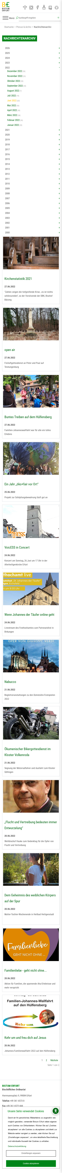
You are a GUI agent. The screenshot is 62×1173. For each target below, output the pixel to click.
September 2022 (15, 85)
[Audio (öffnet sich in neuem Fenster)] (25, 7)
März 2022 (12, 115)
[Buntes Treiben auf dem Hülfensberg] (31, 391)
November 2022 (14, 76)
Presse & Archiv (23, 26)
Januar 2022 (13, 124)
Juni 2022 (11, 100)
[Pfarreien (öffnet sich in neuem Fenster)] (44, 7)
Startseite (9, 26)
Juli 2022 (11, 95)
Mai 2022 (11, 105)
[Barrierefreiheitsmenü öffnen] (55, 1110)
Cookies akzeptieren (31, 1163)
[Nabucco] (31, 656)
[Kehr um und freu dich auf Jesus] (31, 1012)
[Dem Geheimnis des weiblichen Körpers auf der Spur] (31, 869)
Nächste (54, 1060)
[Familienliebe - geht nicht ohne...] (31, 945)
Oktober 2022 (13, 80)
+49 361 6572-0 (17, 1100)
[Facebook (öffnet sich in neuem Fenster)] (37, 7)
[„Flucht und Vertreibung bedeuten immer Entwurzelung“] (31, 796)
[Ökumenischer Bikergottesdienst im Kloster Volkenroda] (31, 723)
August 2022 (13, 90)
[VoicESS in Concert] (31, 522)
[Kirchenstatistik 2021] (31, 253)
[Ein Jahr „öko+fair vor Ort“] (31, 458)
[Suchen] (58, 18)
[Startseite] (5, 7)
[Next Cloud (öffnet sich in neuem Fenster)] (56, 7)
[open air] (31, 324)
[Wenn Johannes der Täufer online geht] (31, 589)
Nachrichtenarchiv (42, 26)
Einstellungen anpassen (31, 1153)
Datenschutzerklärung (17, 1146)
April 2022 (12, 110)
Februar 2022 (13, 120)
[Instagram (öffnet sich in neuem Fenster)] (31, 7)
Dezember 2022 (14, 71)
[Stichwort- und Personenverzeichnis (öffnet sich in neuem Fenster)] (50, 7)
